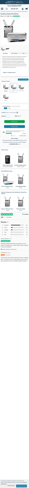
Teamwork (5, 100)
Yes (9, 108)
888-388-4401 (14, 8)
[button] (2, 10)
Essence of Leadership (6, 91)
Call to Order (14, 126)
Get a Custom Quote (23, 79)
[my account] (22, 10)
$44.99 (7, 187)
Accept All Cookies (21, 486)
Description (5, 53)
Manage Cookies (11, 485)
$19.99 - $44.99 (20, 166)
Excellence (13, 90)
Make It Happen (21, 90)
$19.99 (21, 187)
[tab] (5, 53)
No (5, 108)
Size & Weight (14, 53)
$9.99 (8, 166)
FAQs (23, 53)
